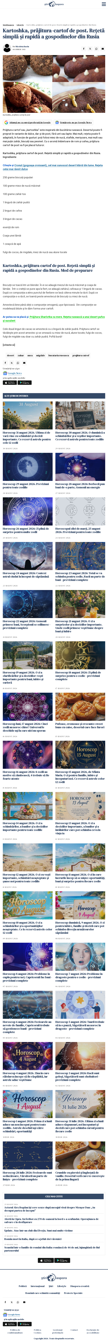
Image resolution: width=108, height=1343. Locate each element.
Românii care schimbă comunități (42, 1293)
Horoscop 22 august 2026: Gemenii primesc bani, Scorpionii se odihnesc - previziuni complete (26, 624)
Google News (15, 373)
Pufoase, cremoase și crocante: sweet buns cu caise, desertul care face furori (79, 725)
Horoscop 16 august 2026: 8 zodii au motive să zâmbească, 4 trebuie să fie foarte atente (26, 775)
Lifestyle (20, 25)
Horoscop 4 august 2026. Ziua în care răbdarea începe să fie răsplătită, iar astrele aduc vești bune (26, 1076)
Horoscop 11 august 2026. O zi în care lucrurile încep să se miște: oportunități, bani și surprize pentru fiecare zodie (80, 878)
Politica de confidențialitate (15, 1331)
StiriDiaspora (8, 25)
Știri (51, 1286)
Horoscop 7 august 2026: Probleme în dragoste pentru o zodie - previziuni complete (79, 977)
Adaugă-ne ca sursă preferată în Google (30, 122)
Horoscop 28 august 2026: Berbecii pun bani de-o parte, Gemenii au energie (80, 485)
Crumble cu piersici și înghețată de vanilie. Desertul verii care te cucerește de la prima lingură (79, 1176)
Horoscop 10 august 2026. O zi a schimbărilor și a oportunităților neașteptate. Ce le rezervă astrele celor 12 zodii (27, 927)
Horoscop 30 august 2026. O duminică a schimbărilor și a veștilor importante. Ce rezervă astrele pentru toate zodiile (80, 436)
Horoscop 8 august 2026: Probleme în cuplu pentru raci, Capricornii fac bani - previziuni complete (27, 977)
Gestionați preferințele (57, 1331)
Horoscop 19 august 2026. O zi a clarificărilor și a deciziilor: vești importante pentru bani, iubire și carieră (23, 677)
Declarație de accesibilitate (93, 1331)
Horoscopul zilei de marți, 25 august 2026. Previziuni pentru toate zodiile (78, 530)
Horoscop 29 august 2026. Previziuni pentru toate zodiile (26, 485)
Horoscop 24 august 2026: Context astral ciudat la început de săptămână (26, 574)
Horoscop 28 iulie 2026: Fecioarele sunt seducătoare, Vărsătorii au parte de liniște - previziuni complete (27, 1176)
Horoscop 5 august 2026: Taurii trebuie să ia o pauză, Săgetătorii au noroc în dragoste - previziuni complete (79, 1025)
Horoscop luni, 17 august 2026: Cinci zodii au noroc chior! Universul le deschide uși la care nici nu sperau (25, 727)
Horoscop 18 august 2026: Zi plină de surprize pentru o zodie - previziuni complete (78, 676)
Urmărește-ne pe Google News (76, 122)
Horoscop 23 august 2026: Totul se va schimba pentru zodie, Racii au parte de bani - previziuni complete (80, 576)
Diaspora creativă (79, 1286)
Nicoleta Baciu (22, 46)
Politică (23, 1286)
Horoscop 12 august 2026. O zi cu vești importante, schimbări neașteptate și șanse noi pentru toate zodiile (26, 878)
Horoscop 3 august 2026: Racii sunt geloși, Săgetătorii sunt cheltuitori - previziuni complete (77, 1076)
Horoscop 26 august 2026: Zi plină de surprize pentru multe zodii (26, 530)
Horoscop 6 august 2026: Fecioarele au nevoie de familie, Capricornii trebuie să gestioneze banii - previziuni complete (27, 1027)
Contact (74, 1329)
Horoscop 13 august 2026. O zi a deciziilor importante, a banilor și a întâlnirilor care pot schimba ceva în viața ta (77, 828)
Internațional (38, 1286)
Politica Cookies (37, 1331)
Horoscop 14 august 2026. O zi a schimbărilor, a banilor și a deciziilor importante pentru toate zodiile (25, 826)
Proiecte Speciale (73, 1293)
